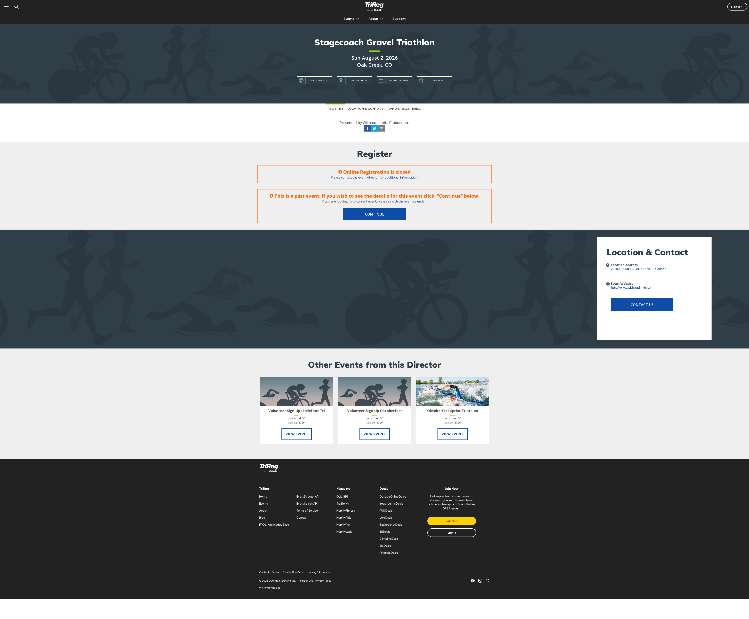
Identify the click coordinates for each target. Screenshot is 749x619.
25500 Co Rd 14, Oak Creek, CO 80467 (638, 269)
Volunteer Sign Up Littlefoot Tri (296, 410)
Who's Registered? (405, 109)
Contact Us (642, 304)
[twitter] (374, 129)
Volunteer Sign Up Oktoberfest (374, 410)
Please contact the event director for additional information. (374, 177)
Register (335, 109)
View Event (296, 434)
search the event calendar (407, 201)
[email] (381, 129)
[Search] (16, 6)
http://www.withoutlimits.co (631, 287)
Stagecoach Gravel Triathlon (374, 42)
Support (399, 19)
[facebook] (367, 129)
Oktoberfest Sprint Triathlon (452, 410)
